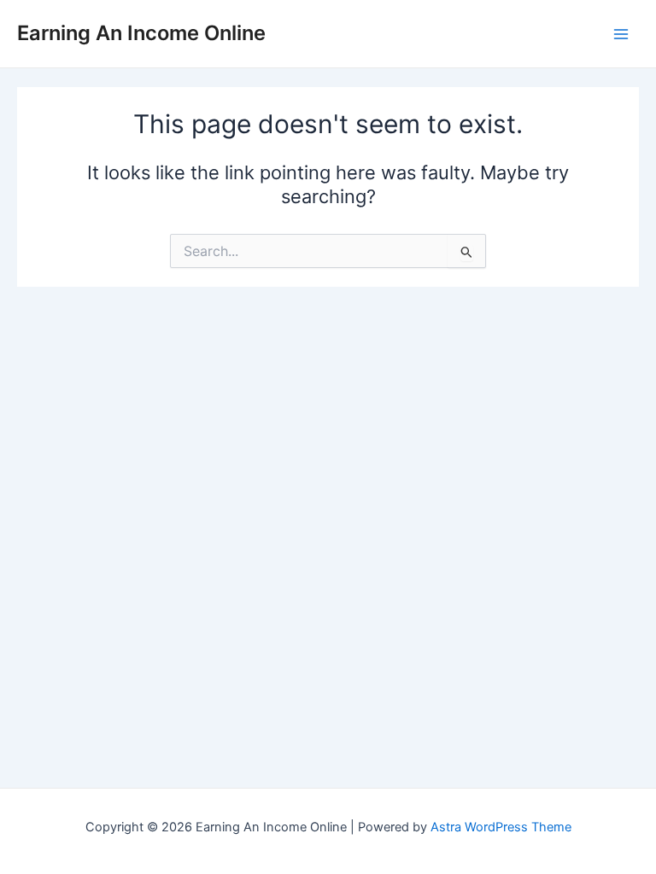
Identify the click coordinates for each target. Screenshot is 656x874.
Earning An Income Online (141, 32)
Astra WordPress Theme (500, 827)
